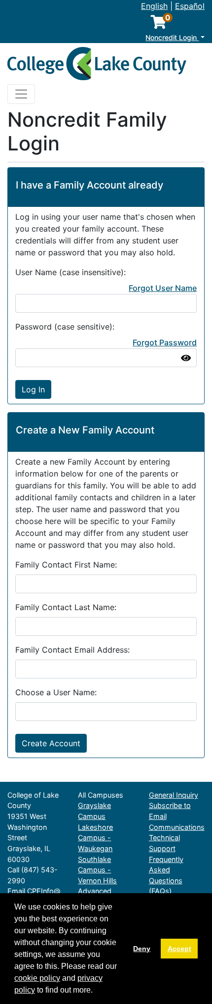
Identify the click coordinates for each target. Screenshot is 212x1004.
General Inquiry (173, 795)
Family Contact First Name (65, 565)
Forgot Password (165, 342)
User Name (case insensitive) (69, 272)
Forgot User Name (163, 288)
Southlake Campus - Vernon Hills (97, 870)
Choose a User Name (55, 692)
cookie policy (37, 978)
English (154, 6)
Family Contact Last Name (64, 607)
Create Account (51, 743)
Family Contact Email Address (71, 650)
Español (190, 6)
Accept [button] (179, 949)
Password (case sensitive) (63, 327)
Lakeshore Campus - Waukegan (95, 838)
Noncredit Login (172, 38)
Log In (33, 389)
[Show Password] (186, 358)
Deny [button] (141, 949)
